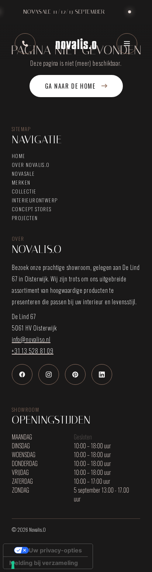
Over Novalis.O (31, 164)
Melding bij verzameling (43, 562)
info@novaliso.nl (31, 339)
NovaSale (23, 173)
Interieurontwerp (35, 200)
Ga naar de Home (70, 86)
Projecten (25, 218)
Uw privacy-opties (55, 550)
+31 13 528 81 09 (32, 350)
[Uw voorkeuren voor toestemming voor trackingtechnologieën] (13, 565)
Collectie (24, 191)
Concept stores (32, 209)
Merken (21, 182)
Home (18, 156)
